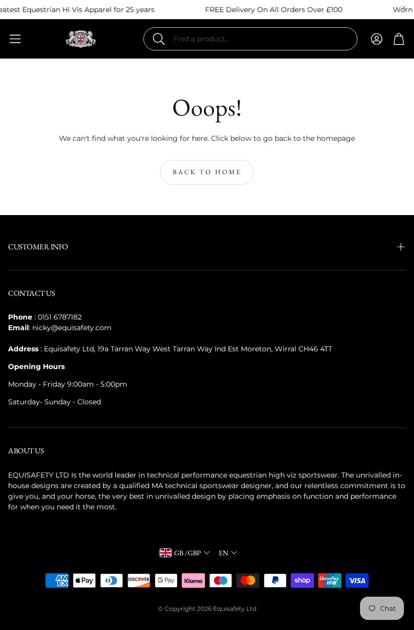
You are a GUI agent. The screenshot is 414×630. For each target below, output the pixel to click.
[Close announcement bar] (403, 7)
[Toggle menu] (15, 39)
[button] (250, 39)
